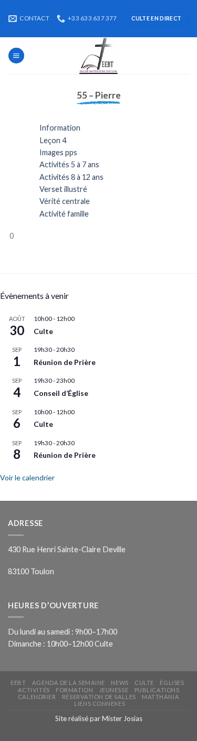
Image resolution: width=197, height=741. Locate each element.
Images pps (58, 152)
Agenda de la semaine (68, 682)
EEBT (18, 682)
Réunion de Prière (65, 362)
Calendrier (37, 696)
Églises (172, 682)
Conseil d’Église (61, 393)
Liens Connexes (99, 703)
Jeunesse (113, 689)
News (119, 682)
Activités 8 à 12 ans (71, 177)
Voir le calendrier (27, 477)
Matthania (160, 696)
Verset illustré (63, 189)
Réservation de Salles (99, 696)
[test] (98, 55)
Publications (157, 689)
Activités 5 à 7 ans (69, 164)
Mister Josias (122, 718)
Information (59, 127)
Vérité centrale (64, 201)
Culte (43, 331)
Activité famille (64, 213)
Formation (74, 689)
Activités (34, 689)
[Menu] (16, 55)
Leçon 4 (52, 140)
